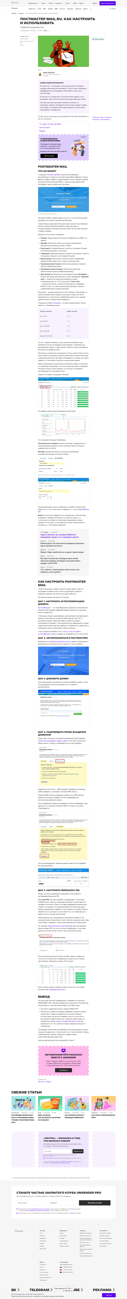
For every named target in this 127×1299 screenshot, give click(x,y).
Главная (13, 13)
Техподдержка (64, 1241)
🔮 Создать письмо (98, 39)
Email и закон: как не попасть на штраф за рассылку (49, 1117)
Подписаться (78, 1151)
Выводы (42, 131)
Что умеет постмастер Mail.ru (50, 124)
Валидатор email (104, 1235)
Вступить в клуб (95, 1203)
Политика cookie (84, 1242)
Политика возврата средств (85, 1245)
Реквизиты (43, 1238)
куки (23, 1294)
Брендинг (70, 9)
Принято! (109, 1295)
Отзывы (42, 1243)
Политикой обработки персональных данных (60, 1162)
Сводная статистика (105, 1243)
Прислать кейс (44, 1275)
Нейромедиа (43, 1280)
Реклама (102, 1290)
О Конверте (43, 1264)
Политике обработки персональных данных (37, 1210)
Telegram (48, 1081)
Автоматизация (104, 1241)
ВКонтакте (41, 1081)
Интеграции (103, 1246)
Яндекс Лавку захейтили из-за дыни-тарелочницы (62, 552)
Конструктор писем (105, 1233)
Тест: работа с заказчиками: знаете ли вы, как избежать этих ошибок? (59, 571)
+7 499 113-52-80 (67, 1269)
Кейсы (75, 3)
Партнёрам (43, 1241)
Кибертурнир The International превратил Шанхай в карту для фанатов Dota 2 (62, 544)
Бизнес (85, 9)
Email (39, 9)
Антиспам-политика (85, 1235)
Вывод (21, 45)
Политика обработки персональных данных (86, 1239)
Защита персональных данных (86, 1249)
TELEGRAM (39, 1290)
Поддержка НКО (64, 1246)
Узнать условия (49, 156)
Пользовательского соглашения (40, 1209)
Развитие (78, 9)
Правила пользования (86, 1233)
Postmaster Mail (24, 38)
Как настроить (44, 127)
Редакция (42, 1269)
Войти (95, 3)
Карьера (42, 1246)
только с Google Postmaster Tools (68, 1021)
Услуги (51, 3)
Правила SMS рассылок (86, 1256)
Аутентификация (44, 608)
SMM (56, 9)
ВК (13, 1290)
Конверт (21, 13)
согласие (50, 1154)
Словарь (62, 1238)
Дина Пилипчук (49, 72)
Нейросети (32, 9)
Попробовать (63, 1070)
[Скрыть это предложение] (71, 1288)
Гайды (45, 30)
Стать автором (44, 1272)
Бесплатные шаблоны (106, 1238)
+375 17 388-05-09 (67, 1272)
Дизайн (50, 9)
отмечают (57, 303)
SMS (44, 9)
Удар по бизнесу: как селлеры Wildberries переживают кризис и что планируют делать (59, 536)
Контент (62, 9)
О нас (41, 1233)
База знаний (63, 1235)
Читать (42, 1267)
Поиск (114, 9)
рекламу (72, 1213)
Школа (81, 3)
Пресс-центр (63, 1243)
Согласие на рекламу (86, 1253)
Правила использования (66, 1161)
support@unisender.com (66, 1264)
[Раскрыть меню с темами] (90, 8)
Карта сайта (43, 1248)
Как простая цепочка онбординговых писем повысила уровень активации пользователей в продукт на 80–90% (60, 560)
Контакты (42, 1235)
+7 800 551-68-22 (67, 1267)
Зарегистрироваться (107, 3)
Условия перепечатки (46, 1277)
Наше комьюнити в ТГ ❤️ (63, 1288)
